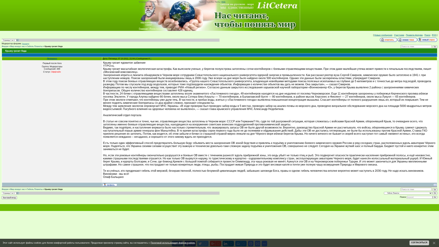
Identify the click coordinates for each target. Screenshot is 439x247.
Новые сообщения (383, 35)
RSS (223, 2)
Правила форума (414, 35)
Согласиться (419, 242)
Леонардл (25, 44)
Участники (399, 35)
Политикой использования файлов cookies (173, 243)
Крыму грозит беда (54, 46)
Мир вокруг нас (17, 46)
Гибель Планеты (35, 46)
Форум (5, 46)
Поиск (427, 35)
